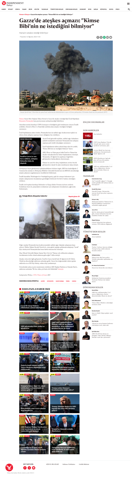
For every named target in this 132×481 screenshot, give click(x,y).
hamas (74, 281)
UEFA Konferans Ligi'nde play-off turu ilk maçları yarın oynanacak (102, 160)
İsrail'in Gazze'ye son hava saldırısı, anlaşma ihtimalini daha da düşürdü (28, 160)
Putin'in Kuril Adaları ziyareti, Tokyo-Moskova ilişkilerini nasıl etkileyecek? (33, 367)
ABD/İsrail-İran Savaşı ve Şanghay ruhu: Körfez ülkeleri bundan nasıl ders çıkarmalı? (101, 335)
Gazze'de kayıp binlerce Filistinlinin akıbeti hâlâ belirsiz (33, 307)
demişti (60, 269)
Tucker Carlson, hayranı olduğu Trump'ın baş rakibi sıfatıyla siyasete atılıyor (102, 249)
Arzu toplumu (96, 237)
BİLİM (30, 9)
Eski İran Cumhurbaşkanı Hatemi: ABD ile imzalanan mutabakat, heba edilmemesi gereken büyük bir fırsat (63, 325)
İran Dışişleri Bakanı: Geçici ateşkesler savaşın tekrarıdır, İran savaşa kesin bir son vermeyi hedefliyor (64, 346)
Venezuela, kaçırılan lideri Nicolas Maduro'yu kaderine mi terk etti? (65, 307)
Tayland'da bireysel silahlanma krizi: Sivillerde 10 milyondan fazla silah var (63, 450)
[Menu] (128, 4)
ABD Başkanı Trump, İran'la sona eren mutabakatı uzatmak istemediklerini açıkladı (34, 429)
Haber (4, 9)
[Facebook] (25, 468)
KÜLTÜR (36, 9)
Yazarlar (44, 9)
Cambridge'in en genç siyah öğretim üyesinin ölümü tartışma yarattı (33, 450)
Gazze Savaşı (60, 281)
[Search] (129, 9)
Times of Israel (42, 275)
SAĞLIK (96, 9)
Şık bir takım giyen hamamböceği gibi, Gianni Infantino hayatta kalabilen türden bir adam (103, 213)
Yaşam (24, 9)
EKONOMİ (83, 9)
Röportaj (103, 9)
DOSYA (111, 9)
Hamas (21, 119)
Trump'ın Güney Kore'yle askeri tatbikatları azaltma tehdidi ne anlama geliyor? (33, 388)
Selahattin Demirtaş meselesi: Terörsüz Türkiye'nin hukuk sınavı (101, 280)
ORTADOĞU (50, 281)
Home (21, 14)
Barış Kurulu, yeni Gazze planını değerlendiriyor (33, 409)
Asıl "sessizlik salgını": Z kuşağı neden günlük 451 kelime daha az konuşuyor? (102, 182)
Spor (89, 9)
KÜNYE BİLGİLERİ (52, 464)
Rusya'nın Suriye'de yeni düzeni (102, 268)
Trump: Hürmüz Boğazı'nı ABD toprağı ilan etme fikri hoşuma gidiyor (64, 408)
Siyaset (10, 9)
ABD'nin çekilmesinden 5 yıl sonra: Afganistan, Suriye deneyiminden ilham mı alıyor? (102, 294)
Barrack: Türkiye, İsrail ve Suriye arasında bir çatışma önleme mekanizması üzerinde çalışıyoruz (34, 347)
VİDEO (117, 9)
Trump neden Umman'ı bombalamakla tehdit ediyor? (63, 389)
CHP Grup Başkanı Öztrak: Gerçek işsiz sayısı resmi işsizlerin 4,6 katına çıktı (102, 144)
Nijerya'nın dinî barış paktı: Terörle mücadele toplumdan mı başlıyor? (102, 259)
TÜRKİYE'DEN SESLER (56, 9)
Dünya (17, 9)
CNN (35, 275)
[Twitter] (29, 468)
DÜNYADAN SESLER (71, 9)
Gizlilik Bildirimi (84, 464)
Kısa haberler (98, 134)
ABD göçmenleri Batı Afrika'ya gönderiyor (32, 327)
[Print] (110, 37)
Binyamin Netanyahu (26, 121)
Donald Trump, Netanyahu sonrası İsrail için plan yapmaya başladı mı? (102, 193)
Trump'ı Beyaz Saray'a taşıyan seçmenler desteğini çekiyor (63, 368)
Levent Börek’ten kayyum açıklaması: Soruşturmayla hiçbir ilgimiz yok (102, 152)
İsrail (68, 281)
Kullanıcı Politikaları (69, 464)
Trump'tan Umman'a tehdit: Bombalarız (62, 430)
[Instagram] (33, 468)
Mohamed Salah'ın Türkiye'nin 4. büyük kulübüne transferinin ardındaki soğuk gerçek (102, 203)
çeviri (43, 281)
